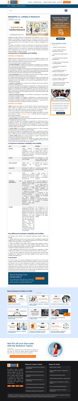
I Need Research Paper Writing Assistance (23, 356)
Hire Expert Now (40, 278)
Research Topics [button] (37, 2)
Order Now (66, 2)
